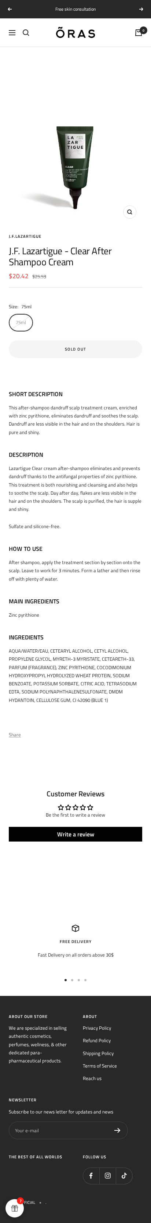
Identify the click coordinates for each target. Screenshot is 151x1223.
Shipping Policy (98, 1053)
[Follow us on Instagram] (107, 1176)
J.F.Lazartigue (25, 236)
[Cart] (138, 32)
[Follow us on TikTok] (124, 1176)
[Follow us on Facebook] (91, 1176)
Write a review (75, 834)
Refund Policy (97, 1040)
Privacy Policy (97, 1028)
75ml (21, 322)
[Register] (117, 1130)
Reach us (92, 1078)
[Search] (26, 32)
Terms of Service (100, 1065)
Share (15, 734)
